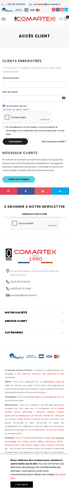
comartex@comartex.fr (46, 4)
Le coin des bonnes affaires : (19, 370)
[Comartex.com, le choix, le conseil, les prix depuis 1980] (35, 19)
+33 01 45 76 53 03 (20, 281)
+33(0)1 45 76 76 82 (20, 288)
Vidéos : (9, 382)
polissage (60, 438)
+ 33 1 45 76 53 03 (15, 4)
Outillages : (10, 438)
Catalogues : (11, 397)
